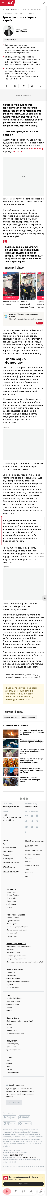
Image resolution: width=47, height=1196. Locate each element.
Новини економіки (15, 969)
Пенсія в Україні (13, 988)
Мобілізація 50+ (12, 950)
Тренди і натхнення (14, 1050)
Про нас (5, 840)
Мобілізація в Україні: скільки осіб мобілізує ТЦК (25, 962)
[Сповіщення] (44, 3)
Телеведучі (6, 855)
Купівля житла (12, 1047)
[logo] (10, 3)
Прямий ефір (11, 898)
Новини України (13, 895)
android (9, 1117)
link (26, 816)
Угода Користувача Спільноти (31, 846)
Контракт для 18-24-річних (16, 956)
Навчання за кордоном (15, 1033)
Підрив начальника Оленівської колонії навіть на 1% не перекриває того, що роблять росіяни (23, 466)
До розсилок (14, 1102)
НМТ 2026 (10, 1027)
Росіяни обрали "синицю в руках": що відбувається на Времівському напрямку (21, 606)
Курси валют (11, 976)
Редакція (6, 844)
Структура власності (32, 865)
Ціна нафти (11, 972)
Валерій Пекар (21, 31)
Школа (9, 1024)
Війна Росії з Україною (16, 915)
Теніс (8, 1067)
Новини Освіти (13, 1018)
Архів (27, 869)
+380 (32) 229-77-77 (16, 1155)
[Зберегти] (40, 86)
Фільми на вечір (13, 1004)
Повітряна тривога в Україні (17, 927)
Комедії (9, 1007)
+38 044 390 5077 (31, 807)
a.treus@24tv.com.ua (16, 700)
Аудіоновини (11, 904)
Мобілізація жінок (13, 953)
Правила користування (11, 862)
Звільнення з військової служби (19, 947)
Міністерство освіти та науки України (20, 1021)
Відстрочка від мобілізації (16, 959)
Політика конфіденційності (9, 867)
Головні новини (12, 892)
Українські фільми (13, 1001)
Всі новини (11, 889)
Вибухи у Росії (12, 933)
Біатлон (9, 1070)
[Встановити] (23, 1180)
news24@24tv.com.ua (11, 807)
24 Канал (6, 9)
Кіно (8, 995)
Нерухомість (12, 1041)
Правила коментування (33, 850)
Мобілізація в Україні (16, 944)
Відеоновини (11, 901)
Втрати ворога (12, 936)
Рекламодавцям (8, 859)
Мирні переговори (13, 924)
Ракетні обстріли (13, 918)
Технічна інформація (32, 854)
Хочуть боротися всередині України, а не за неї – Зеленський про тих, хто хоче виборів (23, 201)
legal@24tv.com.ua (29, 1157)
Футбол (9, 1063)
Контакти (28, 858)
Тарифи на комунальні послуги (18, 982)
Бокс (8, 1060)
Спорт (9, 1057)
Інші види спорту (13, 1073)
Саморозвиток (12, 1030)
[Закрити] (42, 1177)
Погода (9, 907)
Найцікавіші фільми (14, 998)
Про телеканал (8, 851)
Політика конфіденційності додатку (34, 841)
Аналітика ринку (13, 1044)
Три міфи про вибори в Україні (30, 9)
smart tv (9, 1123)
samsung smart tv (25, 1123)
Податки (10, 985)
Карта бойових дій (13, 921)
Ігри (26, 876)
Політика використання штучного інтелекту (11, 872)
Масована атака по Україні (17, 930)
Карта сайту (29, 873)
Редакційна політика (10, 847)
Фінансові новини (13, 979)
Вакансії (28, 862)
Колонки (14, 9)
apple (25, 1117)
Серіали (9, 1011)
